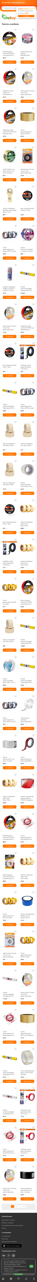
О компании (6, 1236)
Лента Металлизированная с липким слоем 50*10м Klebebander (27, 249)
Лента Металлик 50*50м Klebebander (26, 53)
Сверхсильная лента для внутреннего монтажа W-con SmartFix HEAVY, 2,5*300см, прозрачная (8, 92)
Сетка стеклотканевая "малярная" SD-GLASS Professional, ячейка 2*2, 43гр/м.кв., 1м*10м (9, 1112)
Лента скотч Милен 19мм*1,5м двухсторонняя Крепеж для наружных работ (27, 171)
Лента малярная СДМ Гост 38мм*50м (9, 798)
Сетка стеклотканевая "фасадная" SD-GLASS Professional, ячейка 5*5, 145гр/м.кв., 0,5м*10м (9, 1072)
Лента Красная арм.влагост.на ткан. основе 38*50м (26, 1190)
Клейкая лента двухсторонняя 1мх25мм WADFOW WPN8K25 (9, 563)
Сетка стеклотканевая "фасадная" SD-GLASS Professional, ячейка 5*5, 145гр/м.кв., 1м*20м (27, 641)
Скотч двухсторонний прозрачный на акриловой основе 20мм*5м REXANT (9, 1033)
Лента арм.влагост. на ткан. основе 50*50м (8, 759)
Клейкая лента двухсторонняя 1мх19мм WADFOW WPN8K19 (27, 367)
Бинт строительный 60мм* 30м (9, 523)
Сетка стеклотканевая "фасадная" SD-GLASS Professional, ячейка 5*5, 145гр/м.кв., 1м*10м (9, 406)
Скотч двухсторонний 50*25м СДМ (26, 955)
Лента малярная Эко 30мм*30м (9, 640)
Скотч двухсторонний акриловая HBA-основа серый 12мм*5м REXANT (27, 759)
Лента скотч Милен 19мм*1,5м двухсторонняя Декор (9, 955)
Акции (4, 1228)
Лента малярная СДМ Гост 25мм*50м (26, 876)
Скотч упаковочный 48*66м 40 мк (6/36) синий (27, 916)
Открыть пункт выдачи (13, 1246)
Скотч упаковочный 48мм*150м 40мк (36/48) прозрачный (27, 1072)
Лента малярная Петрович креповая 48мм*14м (9, 210)
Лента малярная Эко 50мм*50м (9, 483)
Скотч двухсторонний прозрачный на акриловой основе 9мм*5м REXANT (27, 837)
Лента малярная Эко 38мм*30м (9, 444)
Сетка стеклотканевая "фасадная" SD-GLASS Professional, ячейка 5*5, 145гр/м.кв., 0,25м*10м (27, 680)
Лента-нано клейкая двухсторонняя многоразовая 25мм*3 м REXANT (27, 719)
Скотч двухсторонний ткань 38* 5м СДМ (9, 719)
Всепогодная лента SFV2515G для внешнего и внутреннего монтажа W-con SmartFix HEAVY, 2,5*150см (8, 876)
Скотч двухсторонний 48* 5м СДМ (9, 602)
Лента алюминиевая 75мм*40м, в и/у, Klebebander (27, 484)
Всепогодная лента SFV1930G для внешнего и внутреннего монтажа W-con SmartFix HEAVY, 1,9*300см (26, 602)
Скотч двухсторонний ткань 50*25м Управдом (26, 131)
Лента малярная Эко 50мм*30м (26, 444)
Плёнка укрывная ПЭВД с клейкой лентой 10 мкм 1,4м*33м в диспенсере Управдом (9, 288)
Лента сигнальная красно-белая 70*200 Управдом (27, 798)
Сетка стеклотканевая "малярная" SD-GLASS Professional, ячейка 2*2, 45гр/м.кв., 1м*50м (9, 994)
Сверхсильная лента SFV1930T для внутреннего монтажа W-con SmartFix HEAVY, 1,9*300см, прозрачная (27, 327)
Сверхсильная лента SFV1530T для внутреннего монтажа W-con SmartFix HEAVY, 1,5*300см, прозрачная (9, 131)
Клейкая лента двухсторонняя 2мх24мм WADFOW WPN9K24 (27, 1151)
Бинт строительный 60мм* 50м (9, 366)
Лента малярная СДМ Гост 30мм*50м (26, 563)
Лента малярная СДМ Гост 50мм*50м (26, 524)
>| (24, 1206)
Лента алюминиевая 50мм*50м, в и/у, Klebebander (9, 680)
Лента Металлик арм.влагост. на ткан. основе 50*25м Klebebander (8, 171)
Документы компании (9, 1241)
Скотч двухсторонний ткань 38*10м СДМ (9, 249)
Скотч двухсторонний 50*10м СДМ (8, 916)
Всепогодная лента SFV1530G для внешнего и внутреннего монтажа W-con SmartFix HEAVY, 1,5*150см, (8, 837)
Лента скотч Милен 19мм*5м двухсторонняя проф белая (27, 994)
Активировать (26, 16)
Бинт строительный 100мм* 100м (27, 209)
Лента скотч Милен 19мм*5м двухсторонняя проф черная (9, 1190)
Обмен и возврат (7, 1223)
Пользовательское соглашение (12, 1225)
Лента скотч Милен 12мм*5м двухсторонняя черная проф (9, 327)
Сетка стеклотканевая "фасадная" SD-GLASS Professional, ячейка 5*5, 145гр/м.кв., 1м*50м (27, 288)
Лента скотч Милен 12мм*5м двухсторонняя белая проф (27, 92)
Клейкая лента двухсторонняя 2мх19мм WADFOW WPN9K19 (27, 1112)
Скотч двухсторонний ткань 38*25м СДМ (27, 406)
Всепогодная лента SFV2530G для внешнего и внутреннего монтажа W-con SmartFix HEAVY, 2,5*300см (8, 53)
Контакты (5, 1239)
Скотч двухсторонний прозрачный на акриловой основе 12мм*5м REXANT (9, 1151)
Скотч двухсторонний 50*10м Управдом (27, 1033)
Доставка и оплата (8, 1220)
